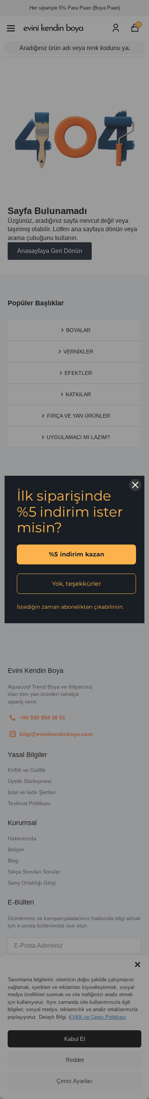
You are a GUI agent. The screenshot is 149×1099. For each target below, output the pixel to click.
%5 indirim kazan (76, 554)
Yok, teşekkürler (76, 583)
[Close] (135, 485)
